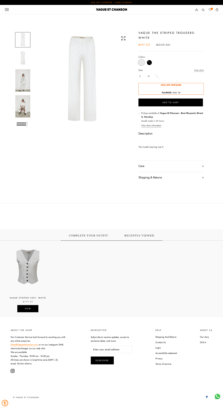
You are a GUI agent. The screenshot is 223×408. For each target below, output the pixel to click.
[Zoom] (123, 38)
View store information (151, 125)
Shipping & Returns (150, 177)
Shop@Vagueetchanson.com (24, 344)
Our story (204, 337)
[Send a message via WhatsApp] (217, 396)
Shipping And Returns (165, 337)
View (28, 308)
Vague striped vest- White (28, 297)
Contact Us (160, 342)
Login (158, 347)
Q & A (203, 342)
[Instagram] (13, 371)
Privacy (158, 358)
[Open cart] (217, 9)
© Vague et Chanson (26, 397)
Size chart (199, 70)
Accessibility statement (166, 353)
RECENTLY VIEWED (139, 235)
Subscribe (102, 360)
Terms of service (163, 364)
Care (141, 166)
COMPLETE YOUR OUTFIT (88, 235)
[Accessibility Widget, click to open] (5, 403)
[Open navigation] (7, 9)
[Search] (203, 9)
